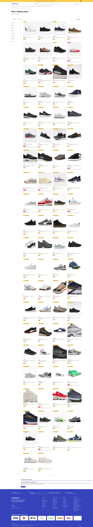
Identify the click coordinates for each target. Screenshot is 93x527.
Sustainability (44, 503)
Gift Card (64, 503)
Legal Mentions (75, 503)
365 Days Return (55, 501)
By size (12, 25)
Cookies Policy (75, 510)
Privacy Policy (75, 508)
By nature (12, 33)
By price (12, 22)
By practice (13, 38)
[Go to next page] (55, 475)
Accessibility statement (14, 523)
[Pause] (81, 1)
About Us (54, 500)
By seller (12, 30)
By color (12, 41)
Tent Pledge (64, 507)
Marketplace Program (45, 501)
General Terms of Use (76, 502)
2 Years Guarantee (55, 502)
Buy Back (64, 501)
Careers (43, 507)
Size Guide (54, 503)
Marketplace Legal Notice (77, 509)
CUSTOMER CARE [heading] (55, 497)
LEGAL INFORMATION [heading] (76, 497)
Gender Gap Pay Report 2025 (77, 507)
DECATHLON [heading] (44, 497)
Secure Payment (76, 501)
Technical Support (55, 508)
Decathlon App (44, 500)
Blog (43, 502)
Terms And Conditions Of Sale (77, 500)
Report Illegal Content (55, 507)
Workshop (64, 500)
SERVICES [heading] (64, 497)
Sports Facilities (65, 502)
